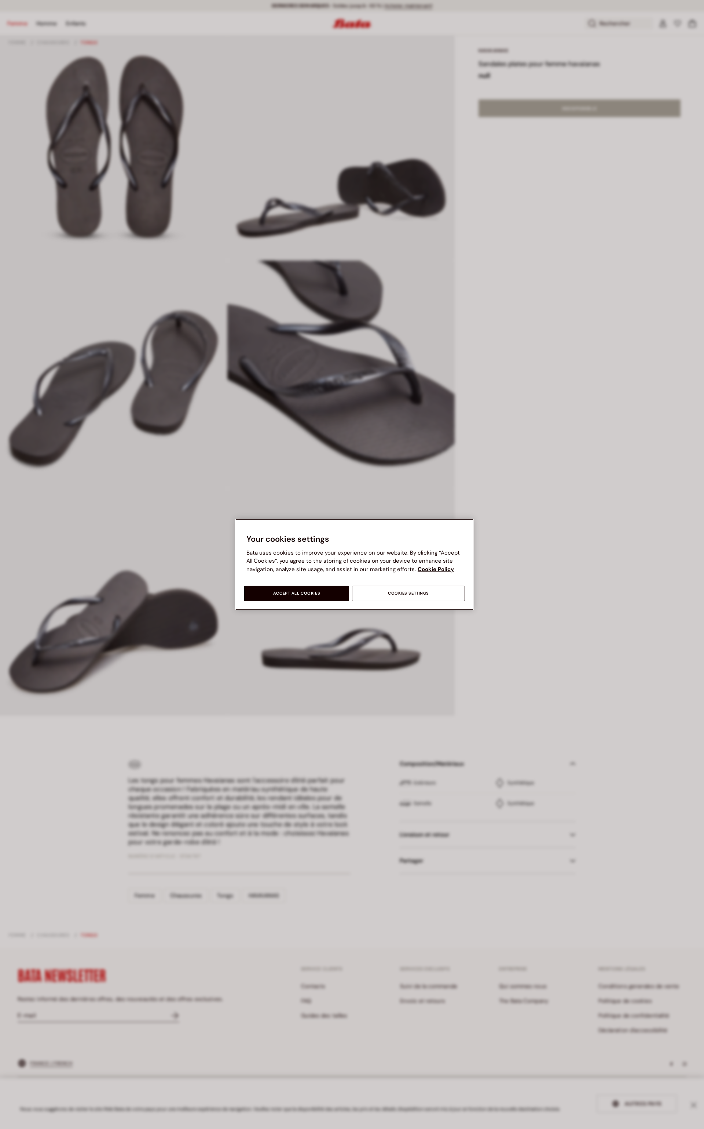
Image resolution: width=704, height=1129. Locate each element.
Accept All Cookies (296, 593)
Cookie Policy (436, 569)
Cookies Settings (408, 593)
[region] (354, 564)
